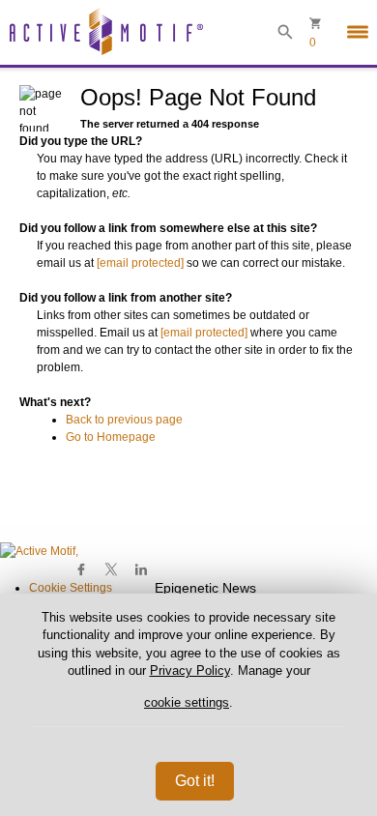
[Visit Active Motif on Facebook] (82, 570)
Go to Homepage (111, 437)
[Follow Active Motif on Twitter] (112, 570)
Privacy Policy (190, 670)
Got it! (195, 780)
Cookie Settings (70, 588)
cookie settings (186, 702)
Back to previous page (124, 419)
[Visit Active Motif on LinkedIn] (140, 570)
